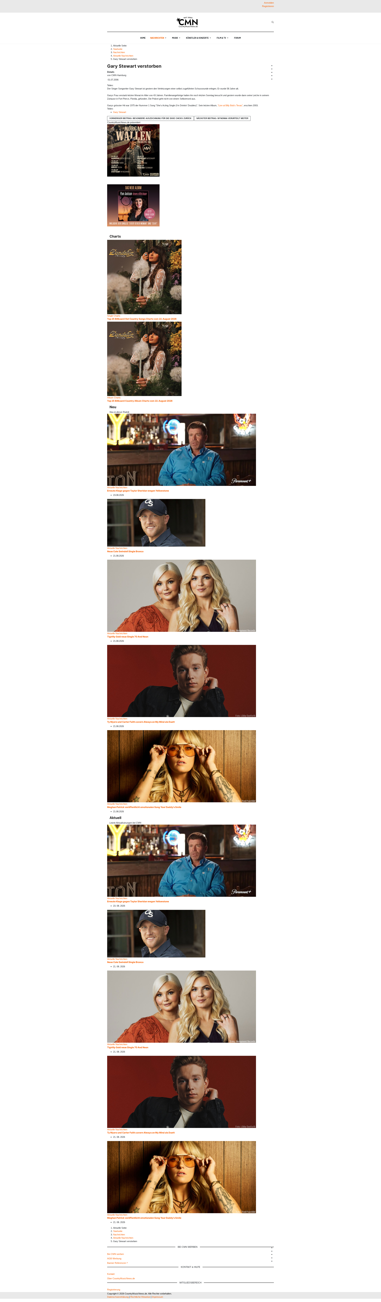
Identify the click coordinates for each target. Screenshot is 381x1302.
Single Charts (113, 315)
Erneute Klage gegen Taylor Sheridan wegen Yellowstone (138, 490)
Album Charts (114, 397)
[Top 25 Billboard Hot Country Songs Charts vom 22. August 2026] (144, 277)
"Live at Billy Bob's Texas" (230, 105)
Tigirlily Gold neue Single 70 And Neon (127, 636)
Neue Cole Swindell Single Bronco (125, 551)
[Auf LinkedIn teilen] (119, 85)
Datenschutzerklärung (118, 1297)
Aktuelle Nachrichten (117, 487)
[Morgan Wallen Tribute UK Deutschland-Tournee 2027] (133, 150)
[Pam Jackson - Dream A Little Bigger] (133, 205)
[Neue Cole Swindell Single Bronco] (156, 522)
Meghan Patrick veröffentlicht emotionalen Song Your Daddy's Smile (144, 807)
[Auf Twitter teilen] (115, 85)
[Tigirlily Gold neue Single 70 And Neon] (181, 595)
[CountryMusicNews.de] (188, 22)
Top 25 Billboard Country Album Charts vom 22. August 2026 (139, 400)
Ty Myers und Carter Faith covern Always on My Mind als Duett (141, 721)
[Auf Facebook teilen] (114, 85)
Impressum (157, 1297)
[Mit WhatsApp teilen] (116, 85)
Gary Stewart (119, 112)
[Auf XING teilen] (118, 85)
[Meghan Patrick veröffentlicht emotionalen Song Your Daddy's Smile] (181, 766)
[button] (158, 38)
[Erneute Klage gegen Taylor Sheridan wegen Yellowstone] (181, 449)
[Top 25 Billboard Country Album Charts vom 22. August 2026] (144, 358)
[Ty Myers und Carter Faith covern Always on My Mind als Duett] (181, 681)
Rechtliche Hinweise (140, 1297)
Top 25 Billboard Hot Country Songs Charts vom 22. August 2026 (142, 318)
